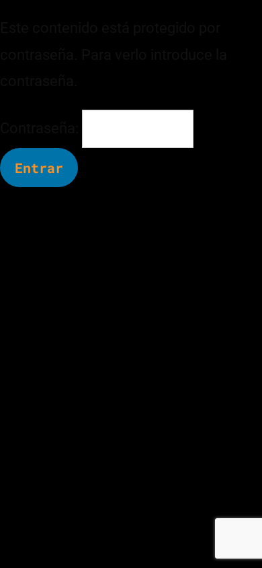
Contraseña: (41, 128)
